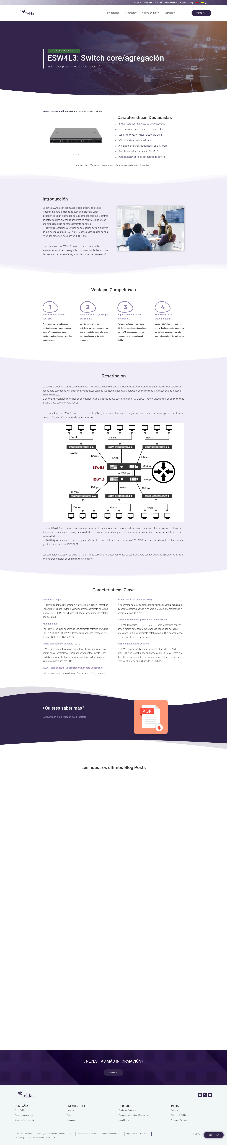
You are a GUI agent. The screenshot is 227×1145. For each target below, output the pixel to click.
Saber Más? (145, 165)
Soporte (183, 3)
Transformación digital (66, 905)
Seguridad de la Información (138, 1133)
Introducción (81, 165)
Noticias (70, 1110)
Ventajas (94, 165)
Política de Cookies (57, 1133)
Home (46, 111)
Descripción (107, 165)
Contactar (175, 1110)
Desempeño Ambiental (24, 1120)
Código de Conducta (127, 1110)
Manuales (71, 1120)
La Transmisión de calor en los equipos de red (77, 895)
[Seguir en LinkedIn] (200, 1095)
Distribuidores (171, 3)
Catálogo (148, 3)
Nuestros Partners (179, 1120)
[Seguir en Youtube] (210, 1095)
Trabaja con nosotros (24, 1115)
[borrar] (113, 521)
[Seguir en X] (205, 1095)
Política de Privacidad (24, 1133)
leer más (113, 845)
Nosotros (158, 3)
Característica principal (126, 165)
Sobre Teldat (20, 1110)
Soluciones (113, 13)
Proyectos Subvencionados (111, 1133)
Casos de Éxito (150, 13)
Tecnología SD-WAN (65, 819)
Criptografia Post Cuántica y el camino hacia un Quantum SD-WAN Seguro (97, 981)
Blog (191, 3)
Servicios (169, 13)
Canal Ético (124, 1120)
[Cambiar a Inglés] (197, 3)
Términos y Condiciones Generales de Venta (34, 1137)
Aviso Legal (41, 1133)
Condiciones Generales (87, 1133)
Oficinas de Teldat (178, 1115)
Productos (131, 13)
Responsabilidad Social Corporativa (134, 1115)
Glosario (137, 3)
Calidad (71, 1133)
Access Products (59, 111)
